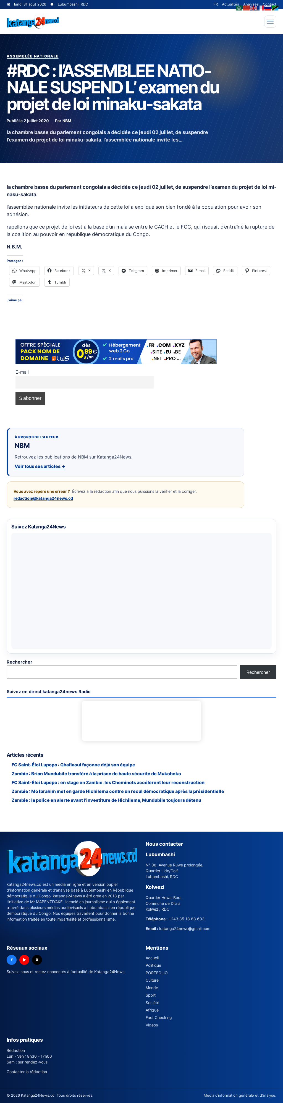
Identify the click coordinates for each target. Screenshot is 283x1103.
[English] (253, 7)
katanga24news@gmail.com (184, 928)
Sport (151, 995)
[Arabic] (239, 7)
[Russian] (268, 7)
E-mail (22, 372)
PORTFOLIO (157, 972)
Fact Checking (159, 1017)
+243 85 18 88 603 (187, 918)
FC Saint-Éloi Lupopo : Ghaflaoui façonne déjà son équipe (73, 764)
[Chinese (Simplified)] (246, 7)
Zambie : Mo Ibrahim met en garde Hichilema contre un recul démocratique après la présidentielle (118, 791)
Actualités (230, 4)
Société (152, 1002)
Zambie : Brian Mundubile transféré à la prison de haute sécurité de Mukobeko (96, 773)
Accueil (152, 957)
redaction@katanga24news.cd (43, 498)
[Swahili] (275, 7)
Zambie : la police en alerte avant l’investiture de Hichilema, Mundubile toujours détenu (106, 800)
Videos (152, 1025)
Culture (152, 980)
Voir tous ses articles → (40, 466)
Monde (152, 987)
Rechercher (19, 662)
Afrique (152, 1010)
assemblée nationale (33, 56)
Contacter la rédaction (27, 1071)
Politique (153, 965)
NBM (66, 120)
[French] (260, 7)
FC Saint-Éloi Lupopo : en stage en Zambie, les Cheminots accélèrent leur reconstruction (108, 782)
